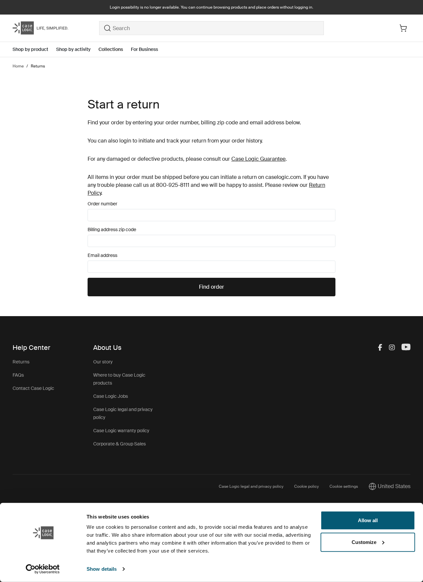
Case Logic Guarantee (258, 158)
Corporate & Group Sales (119, 444)
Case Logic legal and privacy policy (251, 486)
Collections (110, 49)
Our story (103, 362)
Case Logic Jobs (110, 396)
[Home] (56, 28)
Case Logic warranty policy (121, 431)
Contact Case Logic (33, 388)
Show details (102, 569)
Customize (364, 542)
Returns (21, 362)
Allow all (368, 520)
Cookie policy (306, 486)
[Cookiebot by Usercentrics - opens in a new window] (43, 569)
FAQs (18, 375)
